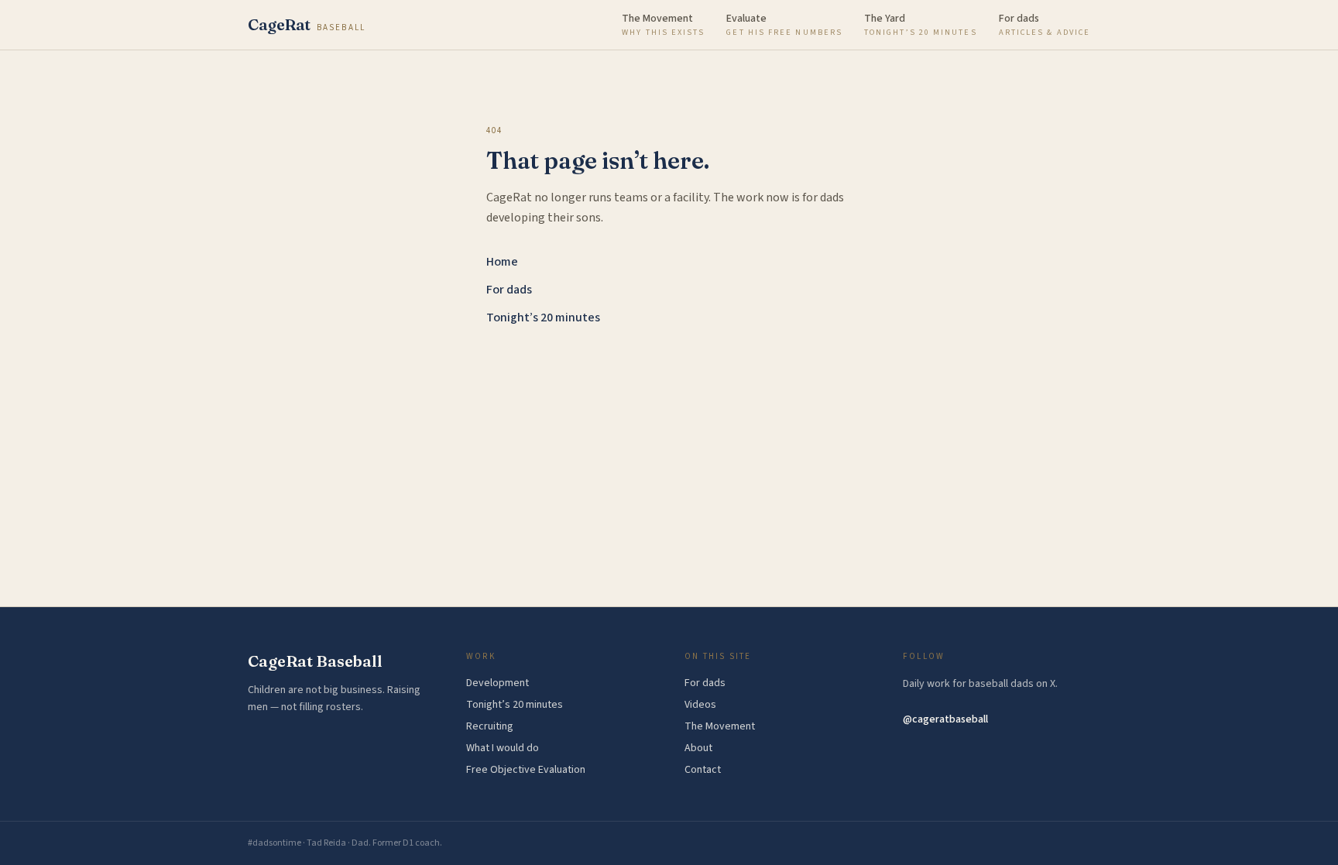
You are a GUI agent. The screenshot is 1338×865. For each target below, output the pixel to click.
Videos (700, 704)
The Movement (719, 726)
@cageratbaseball (945, 719)
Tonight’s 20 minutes (543, 317)
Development (497, 683)
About (698, 748)
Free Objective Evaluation (525, 769)
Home (502, 261)
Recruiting (489, 726)
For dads (509, 289)
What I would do (502, 748)
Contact (702, 769)
